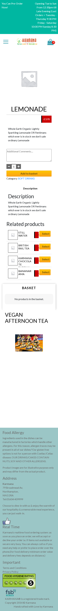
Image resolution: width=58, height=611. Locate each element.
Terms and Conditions (15, 567)
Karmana (48, 606)
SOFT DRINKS (26, 178)
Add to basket (29, 173)
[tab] (30, 188)
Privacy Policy (10, 571)
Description (30, 188)
